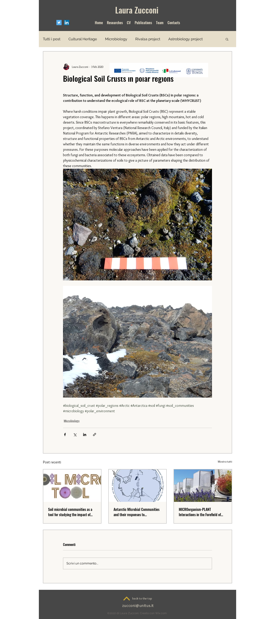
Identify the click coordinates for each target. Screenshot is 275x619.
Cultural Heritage (82, 39)
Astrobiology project (185, 39)
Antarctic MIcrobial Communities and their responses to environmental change (136, 512)
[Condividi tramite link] (94, 434)
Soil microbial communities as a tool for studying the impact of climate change (70, 512)
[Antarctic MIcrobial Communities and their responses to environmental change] (137, 485)
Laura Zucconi (136, 10)
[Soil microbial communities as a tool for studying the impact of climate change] (72, 485)
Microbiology (116, 39)
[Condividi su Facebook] (65, 434)
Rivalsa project (147, 39)
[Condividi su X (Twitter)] (75, 434)
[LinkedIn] (66, 22)
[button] (227, 39)
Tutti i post (51, 39)
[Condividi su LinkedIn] (85, 434)
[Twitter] (59, 22)
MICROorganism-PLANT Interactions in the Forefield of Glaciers (200, 512)
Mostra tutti (225, 461)
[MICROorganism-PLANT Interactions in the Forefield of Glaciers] (203, 485)
